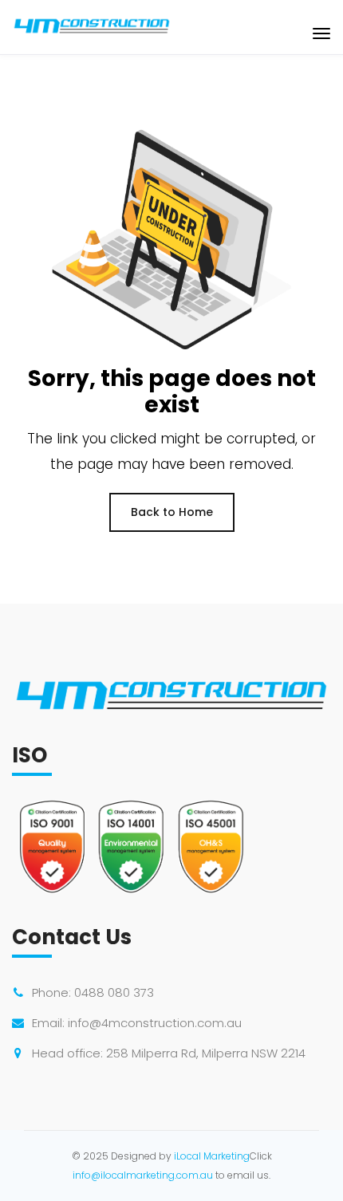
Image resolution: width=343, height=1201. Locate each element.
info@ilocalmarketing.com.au (143, 1175)
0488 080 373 (114, 992)
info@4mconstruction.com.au (155, 1022)
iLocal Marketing (212, 1156)
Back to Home (172, 512)
